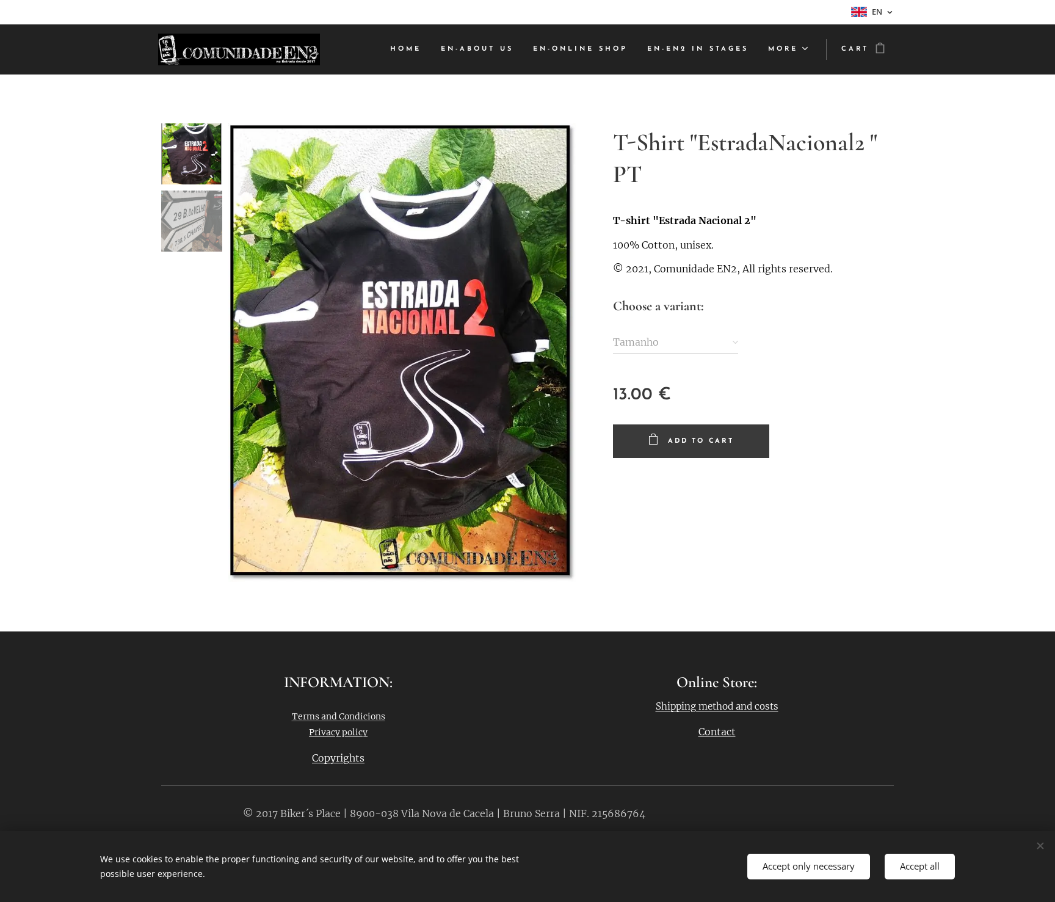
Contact (717, 732)
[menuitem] (409, 49)
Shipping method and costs (717, 706)
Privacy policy (338, 732)
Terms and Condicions (338, 716)
